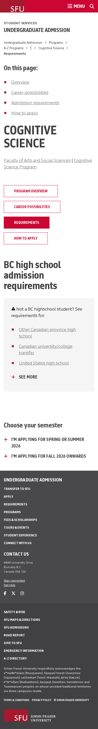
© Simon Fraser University (71, 700)
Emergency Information (24, 651)
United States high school (44, 363)
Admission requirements (35, 102)
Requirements (26, 222)
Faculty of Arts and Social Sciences (37, 160)
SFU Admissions (16, 627)
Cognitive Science (51, 48)
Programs (56, 42)
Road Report (14, 635)
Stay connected (14, 580)
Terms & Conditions (16, 700)
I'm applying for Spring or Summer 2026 (47, 443)
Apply (8, 496)
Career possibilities (29, 92)
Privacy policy (41, 700)
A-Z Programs (14, 48)
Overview (20, 82)
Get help (9, 585)
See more (28, 377)
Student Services (20, 23)
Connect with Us (17, 543)
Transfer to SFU (17, 489)
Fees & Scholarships (20, 520)
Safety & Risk (14, 612)
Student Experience (20, 535)
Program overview (30, 191)
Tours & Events (16, 527)
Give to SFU (13, 643)
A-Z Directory (15, 658)
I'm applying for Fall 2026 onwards (48, 456)
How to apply (24, 113)
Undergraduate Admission (37, 29)
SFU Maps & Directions (22, 620)
